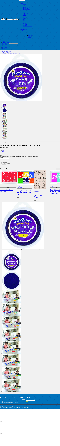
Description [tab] (5, 162)
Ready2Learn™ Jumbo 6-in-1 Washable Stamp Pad (24, 192)
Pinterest (3, 152)
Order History (17, 402)
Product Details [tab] (6, 163)
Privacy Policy (24, 400)
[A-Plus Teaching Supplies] (9, 20)
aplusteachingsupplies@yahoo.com (7, 402)
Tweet (3, 151)
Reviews (4, 164)
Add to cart (2, 159)
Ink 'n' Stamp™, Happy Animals (39, 196)
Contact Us (23, 399)
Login (15, 399)
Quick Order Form (17, 400)
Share (3, 150)
